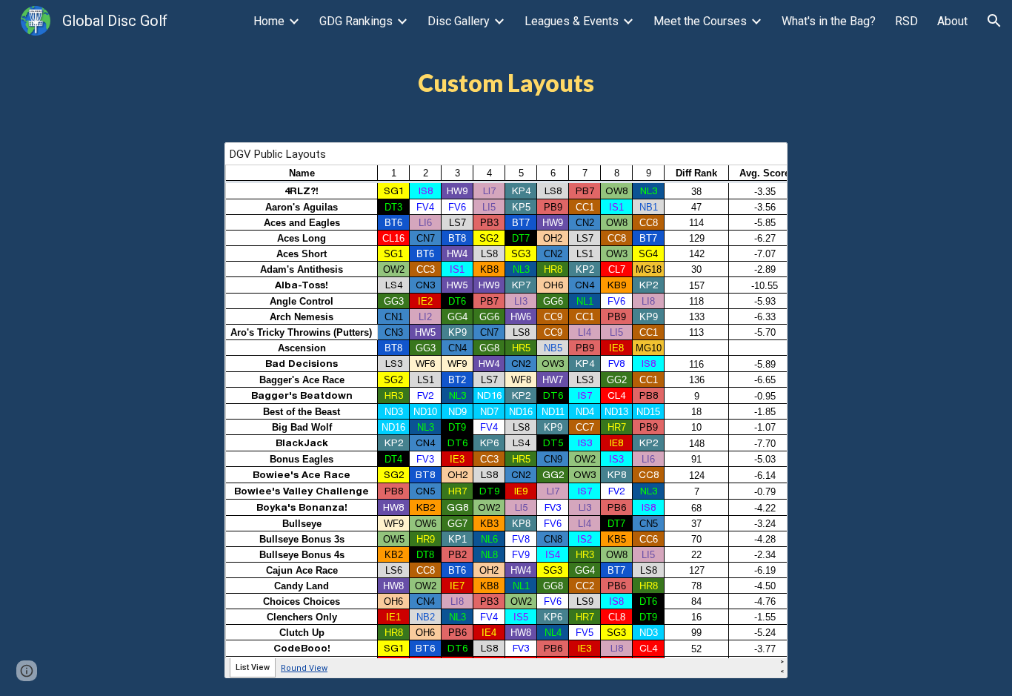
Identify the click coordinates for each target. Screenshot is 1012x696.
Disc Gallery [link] (458, 21)
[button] (994, 21)
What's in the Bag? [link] (829, 21)
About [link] (952, 21)
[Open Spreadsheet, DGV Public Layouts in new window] (759, 161)
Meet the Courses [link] (700, 21)
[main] (506, 83)
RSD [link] (906, 21)
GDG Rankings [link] (356, 21)
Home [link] (268, 21)
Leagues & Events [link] (572, 21)
